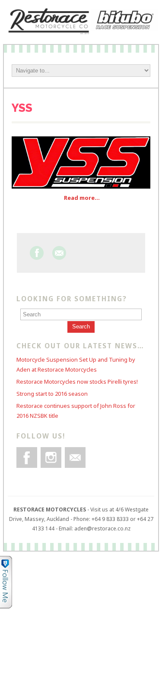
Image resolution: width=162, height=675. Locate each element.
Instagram (51, 457)
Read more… (82, 198)
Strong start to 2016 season (52, 393)
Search (81, 326)
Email (59, 253)
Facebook (37, 253)
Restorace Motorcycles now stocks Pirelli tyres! (77, 381)
